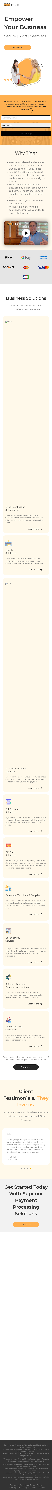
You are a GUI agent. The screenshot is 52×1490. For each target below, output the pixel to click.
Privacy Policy (36, 1485)
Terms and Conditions (19, 1485)
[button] (47, 5)
